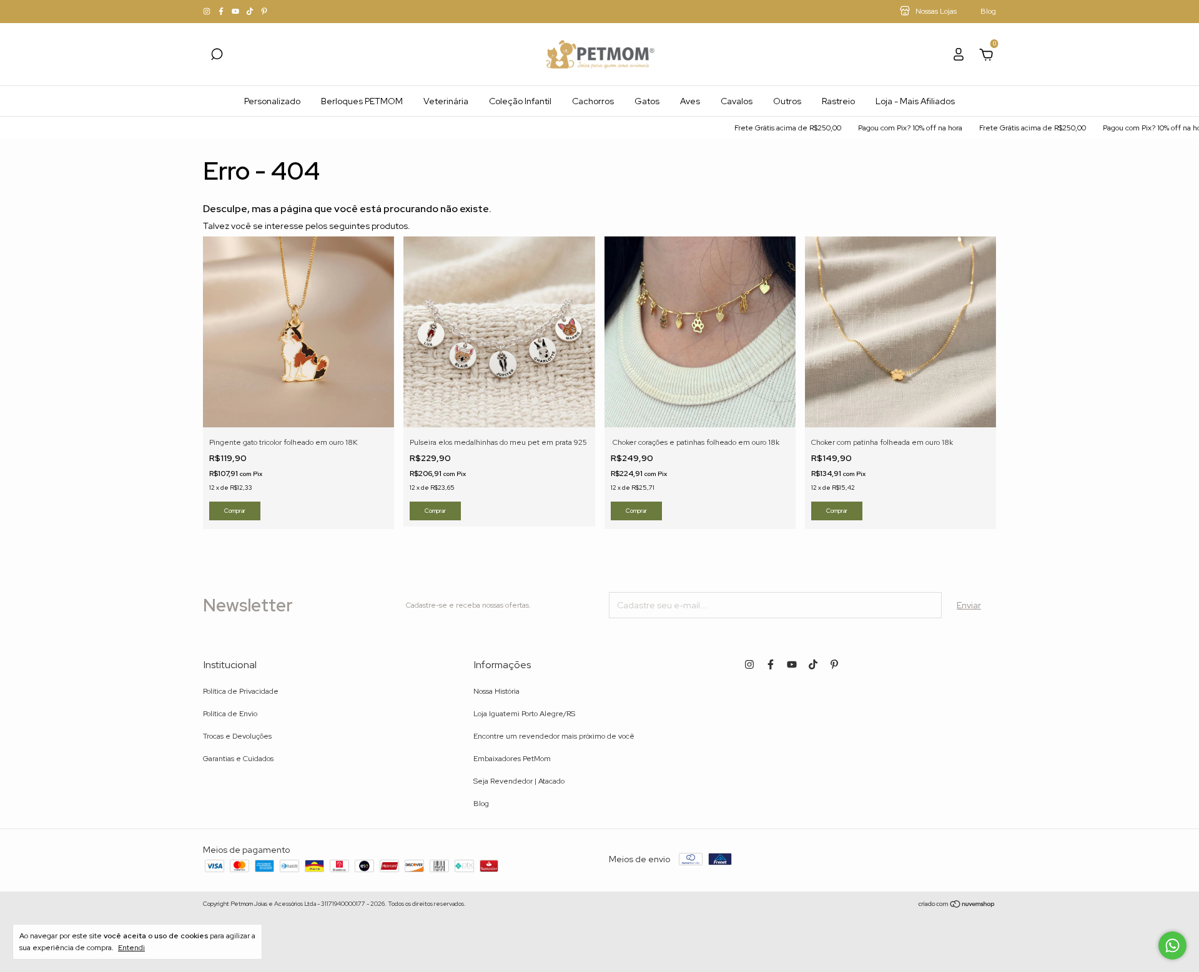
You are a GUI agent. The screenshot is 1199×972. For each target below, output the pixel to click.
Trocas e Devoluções (237, 736)
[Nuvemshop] (957, 905)
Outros (787, 101)
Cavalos (736, 101)
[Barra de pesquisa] (216, 56)
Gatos (646, 101)
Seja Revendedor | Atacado (519, 781)
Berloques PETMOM (362, 101)
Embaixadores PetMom (512, 759)
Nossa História (496, 691)
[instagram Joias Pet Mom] (207, 12)
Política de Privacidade (241, 691)
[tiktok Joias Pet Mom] (250, 12)
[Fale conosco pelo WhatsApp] (1172, 945)
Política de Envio (230, 714)
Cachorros (593, 101)
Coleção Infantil (520, 101)
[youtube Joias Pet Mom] (236, 12)
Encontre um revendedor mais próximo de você (553, 736)
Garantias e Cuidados (238, 759)
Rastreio (838, 101)
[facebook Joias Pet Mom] (222, 12)
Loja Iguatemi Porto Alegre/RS (524, 714)
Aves (690, 101)
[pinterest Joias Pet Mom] (264, 12)
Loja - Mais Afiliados (915, 101)
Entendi (131, 948)
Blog (481, 804)
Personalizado (272, 101)
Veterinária (445, 101)
